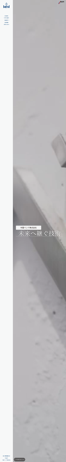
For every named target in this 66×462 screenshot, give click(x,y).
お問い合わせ (6, 24)
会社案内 (6, 16)
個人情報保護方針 (6, 456)
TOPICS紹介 (6, 18)
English (6, 458)
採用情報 (6, 22)
